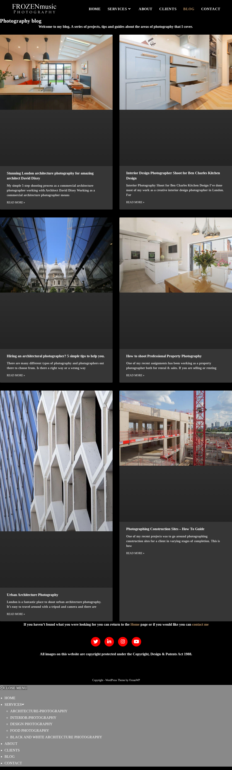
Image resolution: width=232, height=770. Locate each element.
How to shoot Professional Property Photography (164, 356)
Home (135, 624)
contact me (200, 624)
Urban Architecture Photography (32, 595)
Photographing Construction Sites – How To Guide (165, 529)
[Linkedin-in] (109, 641)
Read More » (16, 202)
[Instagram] (123, 641)
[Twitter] (95, 641)
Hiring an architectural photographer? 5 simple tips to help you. (56, 356)
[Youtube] (136, 641)
